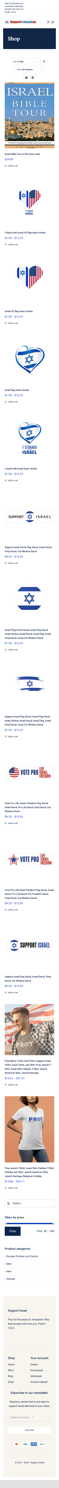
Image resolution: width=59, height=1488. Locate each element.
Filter (12, 1231)
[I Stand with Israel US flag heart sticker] (29, 202)
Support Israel (37, 1462)
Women (11, 1278)
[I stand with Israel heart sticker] (29, 438)
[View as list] (33, 78)
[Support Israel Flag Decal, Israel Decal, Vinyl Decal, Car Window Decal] (29, 946)
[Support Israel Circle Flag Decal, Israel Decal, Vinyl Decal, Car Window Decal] (29, 516)
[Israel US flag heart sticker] (29, 280)
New (9, 1271)
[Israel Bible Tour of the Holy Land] (29, 115)
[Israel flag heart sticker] (29, 359)
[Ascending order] (44, 62)
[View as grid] (26, 78)
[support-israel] (23, 21)
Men (9, 1263)
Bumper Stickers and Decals (22, 1256)
